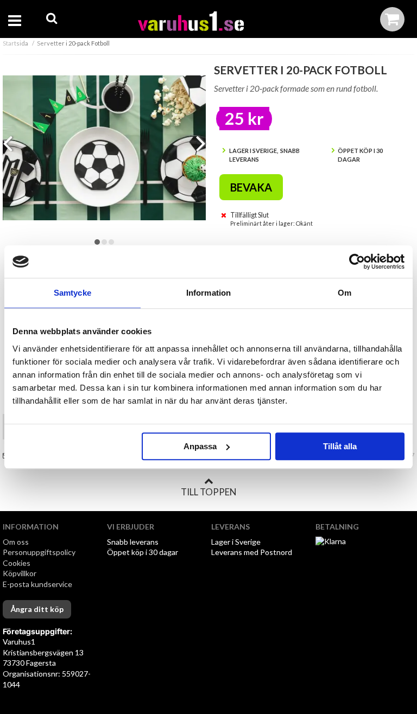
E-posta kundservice (38, 584)
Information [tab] (208, 292)
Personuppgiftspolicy (39, 552)
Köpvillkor (19, 573)
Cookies (16, 563)
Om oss (16, 541)
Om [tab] (344, 292)
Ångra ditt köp (37, 609)
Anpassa (200, 446)
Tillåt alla (340, 446)
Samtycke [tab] (72, 292)
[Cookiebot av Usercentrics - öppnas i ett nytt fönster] (357, 261)
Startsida (15, 43)
